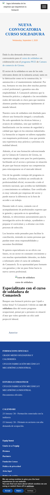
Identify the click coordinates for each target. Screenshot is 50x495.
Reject (18, 491)
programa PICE (28, 61)
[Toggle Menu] (44, 7)
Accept (7, 491)
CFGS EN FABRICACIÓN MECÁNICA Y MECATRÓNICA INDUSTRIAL (21, 366)
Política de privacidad (12, 466)
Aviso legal (7, 471)
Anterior (13, 332)
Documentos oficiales (12, 395)
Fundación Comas (10, 462)
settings (30, 486)
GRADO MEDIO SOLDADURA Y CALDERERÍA (18, 357)
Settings (30, 491)
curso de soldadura (30, 58)
